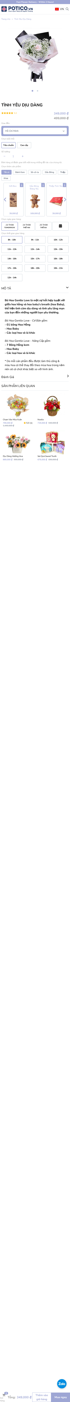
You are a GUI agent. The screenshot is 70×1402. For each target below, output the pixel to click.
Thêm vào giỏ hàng (42, 1397)
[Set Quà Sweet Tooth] (52, 445)
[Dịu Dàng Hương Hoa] (18, 445)
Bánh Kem (20, 172)
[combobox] (60, 9)
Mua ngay (61, 1397)
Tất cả (6, 172)
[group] (35, 54)
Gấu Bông (49, 172)
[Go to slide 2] (38, 91)
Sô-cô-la (35, 172)
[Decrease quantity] (4, 156)
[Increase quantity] (23, 156)
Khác (6, 178)
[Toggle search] (67, 8)
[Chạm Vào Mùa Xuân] (18, 410)
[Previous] (5, 200)
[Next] (65, 200)
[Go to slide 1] (32, 90)
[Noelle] (52, 410)
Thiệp (62, 172)
